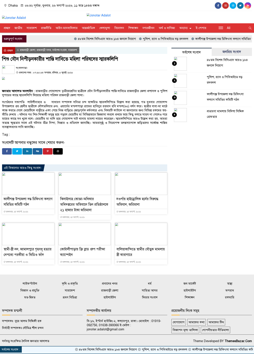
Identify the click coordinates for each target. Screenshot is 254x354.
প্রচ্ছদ (7, 28)
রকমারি (229, 297)
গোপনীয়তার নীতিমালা (215, 330)
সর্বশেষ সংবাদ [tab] (191, 52)
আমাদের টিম (216, 322)
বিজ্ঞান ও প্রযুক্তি (29, 290)
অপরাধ (229, 290)
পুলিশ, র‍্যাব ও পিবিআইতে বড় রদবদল (158, 39)
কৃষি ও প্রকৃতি (70, 283)
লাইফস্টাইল (30, 283)
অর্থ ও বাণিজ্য (167, 28)
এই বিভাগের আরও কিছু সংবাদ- (23, 168)
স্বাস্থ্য (229, 283)
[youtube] (225, 5)
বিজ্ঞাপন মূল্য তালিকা (185, 330)
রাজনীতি (46, 28)
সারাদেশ (32, 28)
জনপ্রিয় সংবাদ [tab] (232, 52)
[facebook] (218, 5)
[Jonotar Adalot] (14, 16)
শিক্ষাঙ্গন (133, 28)
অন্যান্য (183, 28)
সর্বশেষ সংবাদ (59, 50)
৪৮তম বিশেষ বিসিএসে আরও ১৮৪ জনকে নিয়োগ (99, 39)
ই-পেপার (201, 28)
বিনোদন (119, 28)
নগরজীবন (148, 28)
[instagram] (233, 5)
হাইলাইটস (190, 290)
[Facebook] (7, 151)
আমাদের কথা (197, 322)
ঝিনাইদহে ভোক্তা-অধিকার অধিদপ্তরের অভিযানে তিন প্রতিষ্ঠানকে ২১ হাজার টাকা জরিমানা (84, 204)
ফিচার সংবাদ (150, 297)
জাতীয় (18, 28)
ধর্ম (150, 283)
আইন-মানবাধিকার (67, 28)
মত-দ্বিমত (29, 297)
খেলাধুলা (104, 28)
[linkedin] (247, 5)
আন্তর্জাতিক (88, 28)
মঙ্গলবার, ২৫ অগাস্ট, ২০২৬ (17, 212)
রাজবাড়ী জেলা (27, 50)
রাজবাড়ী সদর (44, 50)
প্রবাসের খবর (109, 283)
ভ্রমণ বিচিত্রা (70, 297)
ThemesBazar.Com (238, 341)
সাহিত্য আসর (150, 290)
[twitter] (240, 5)
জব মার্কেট (190, 283)
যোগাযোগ (179, 322)
